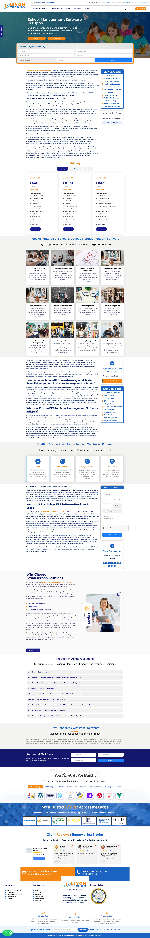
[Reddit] (115, 566)
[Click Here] (126, 9)
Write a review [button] (39, 858)
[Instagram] (107, 563)
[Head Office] (43, 912)
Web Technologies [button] (35, 787)
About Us (36, 38)
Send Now (110, 760)
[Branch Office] (75, 913)
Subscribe (35, 229)
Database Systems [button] (80, 787)
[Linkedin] (116, 563)
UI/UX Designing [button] (50, 787)
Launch (35, 8)
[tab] (62, 169)
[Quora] (113, 563)
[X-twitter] (112, 566)
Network (77, 8)
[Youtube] (110, 563)
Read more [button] (81, 861)
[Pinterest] (119, 563)
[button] (52, 854)
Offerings (67, 8)
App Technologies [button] (65, 787)
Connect (87, 8)
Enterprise (42, 8)
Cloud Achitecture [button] (96, 787)
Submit (113, 60)
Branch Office (75, 917)
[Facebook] (104, 563)
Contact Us (56, 38)
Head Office (43, 916)
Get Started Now (112, 535)
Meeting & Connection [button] (113, 787)
